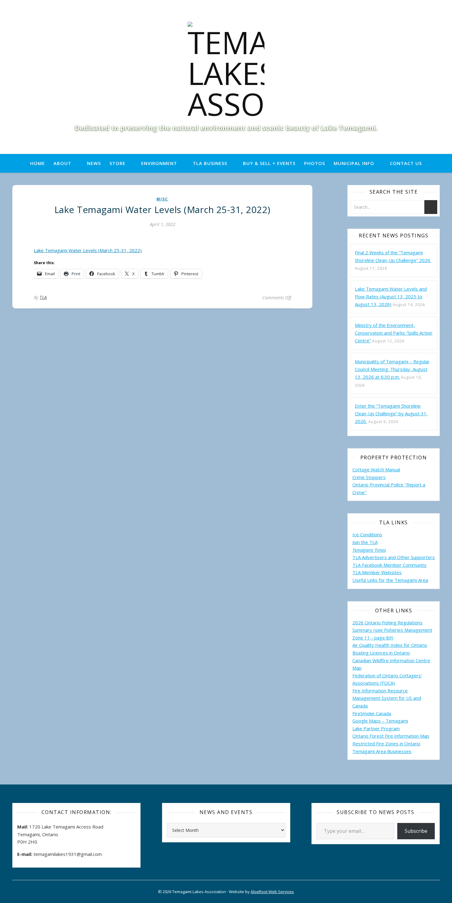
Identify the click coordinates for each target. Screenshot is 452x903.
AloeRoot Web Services (272, 891)
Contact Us (406, 163)
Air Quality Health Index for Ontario (389, 645)
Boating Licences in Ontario (381, 653)
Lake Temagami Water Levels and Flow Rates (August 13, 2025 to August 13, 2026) (391, 296)
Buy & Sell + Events (269, 163)
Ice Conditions (367, 534)
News (94, 163)
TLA (43, 297)
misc (162, 199)
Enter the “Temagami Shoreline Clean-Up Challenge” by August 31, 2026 (391, 413)
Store (117, 163)
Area (423, 580)
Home (37, 163)
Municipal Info (354, 163)
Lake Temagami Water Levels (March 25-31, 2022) (88, 250)
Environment (159, 163)
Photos (314, 163)
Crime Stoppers (369, 477)
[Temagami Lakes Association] (226, 70)
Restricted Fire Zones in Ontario (386, 743)
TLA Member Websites (377, 572)
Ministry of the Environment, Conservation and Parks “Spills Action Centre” (393, 333)
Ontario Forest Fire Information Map (390, 736)
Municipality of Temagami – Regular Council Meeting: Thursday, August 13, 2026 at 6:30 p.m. (392, 369)
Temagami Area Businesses (381, 751)
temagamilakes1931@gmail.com (68, 854)
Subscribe (416, 831)
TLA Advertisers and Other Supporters (393, 557)
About (62, 163)
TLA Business (210, 163)
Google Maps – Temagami (380, 721)
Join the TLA (365, 542)
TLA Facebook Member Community (389, 565)
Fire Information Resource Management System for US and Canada (386, 698)
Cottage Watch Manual (376, 469)
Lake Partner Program (376, 728)
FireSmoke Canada (371, 713)
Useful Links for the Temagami (385, 580)
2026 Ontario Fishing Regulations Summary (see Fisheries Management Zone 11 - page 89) (392, 630)
